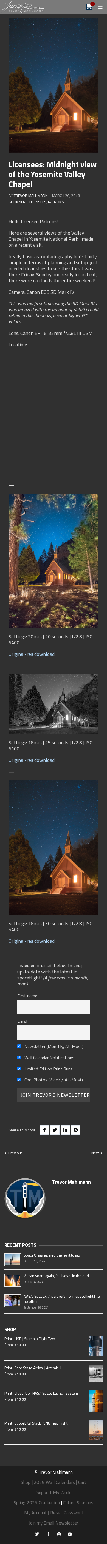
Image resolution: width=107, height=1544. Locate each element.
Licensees (37, 202)
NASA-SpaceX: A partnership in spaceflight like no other (62, 1298)
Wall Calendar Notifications (48, 1057)
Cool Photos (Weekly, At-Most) (53, 1079)
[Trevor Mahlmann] (22, 6)
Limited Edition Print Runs (48, 1069)
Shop (25, 1482)
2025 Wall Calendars (54, 1482)
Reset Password (66, 1512)
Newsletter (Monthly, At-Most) (53, 1046)
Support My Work (53, 1492)
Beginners (18, 202)
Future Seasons (78, 1502)
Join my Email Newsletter (53, 1522)
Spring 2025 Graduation (37, 1502)
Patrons (56, 202)
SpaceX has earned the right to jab (52, 1255)
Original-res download (32, 654)
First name (27, 995)
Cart (82, 1482)
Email (22, 1021)
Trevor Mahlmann (31, 195)
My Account (35, 1512)
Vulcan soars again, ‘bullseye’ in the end (56, 1275)
